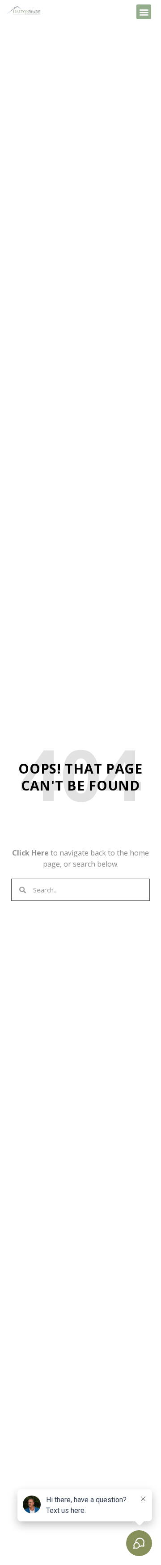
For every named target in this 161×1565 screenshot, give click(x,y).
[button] (143, 11)
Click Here (30, 853)
